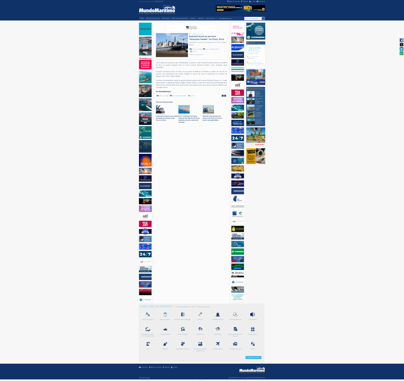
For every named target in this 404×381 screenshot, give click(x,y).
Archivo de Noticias (153, 18)
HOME (142, 18)
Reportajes (165, 18)
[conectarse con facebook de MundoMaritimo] (401, 40)
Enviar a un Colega (197, 49)
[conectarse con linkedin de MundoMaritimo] (401, 49)
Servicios (201, 18)
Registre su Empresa (253, 357)
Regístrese (167, 367)
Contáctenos (144, 367)
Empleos (175, 367)
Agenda (192, 18)
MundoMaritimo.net (224, 18)
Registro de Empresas (156, 367)
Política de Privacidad (144, 377)
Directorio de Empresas (180, 18)
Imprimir (194, 51)
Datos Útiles (210, 18)
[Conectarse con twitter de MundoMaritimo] (401, 44)
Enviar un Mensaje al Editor (212, 49)
